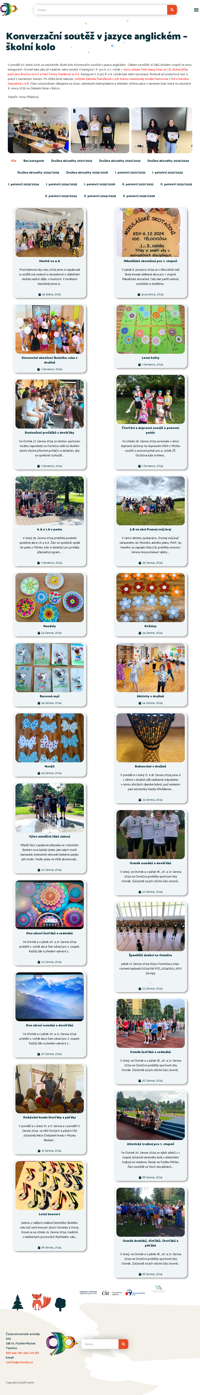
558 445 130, (14, 1353)
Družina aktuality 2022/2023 (119, 161)
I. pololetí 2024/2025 (61, 184)
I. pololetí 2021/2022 (130, 172)
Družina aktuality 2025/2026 (87, 172)
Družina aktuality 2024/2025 (38, 172)
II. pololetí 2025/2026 (139, 196)
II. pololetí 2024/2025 (100, 196)
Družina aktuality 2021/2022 (71, 161)
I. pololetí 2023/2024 (23, 184)
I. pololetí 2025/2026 (99, 184)
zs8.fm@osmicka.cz (19, 1362)
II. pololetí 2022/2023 (176, 184)
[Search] (172, 10)
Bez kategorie (33, 161)
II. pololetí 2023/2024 (61, 196)
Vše (13, 161)
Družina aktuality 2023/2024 (168, 161)
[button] (196, 10)
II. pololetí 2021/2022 (138, 184)
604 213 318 (31, 1353)
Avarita (30, 1383)
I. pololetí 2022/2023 (167, 172)
